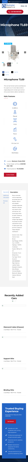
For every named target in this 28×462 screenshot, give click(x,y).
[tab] (5, 192)
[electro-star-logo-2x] (8, 4)
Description (5, 192)
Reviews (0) (5, 202)
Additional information (5, 196)
